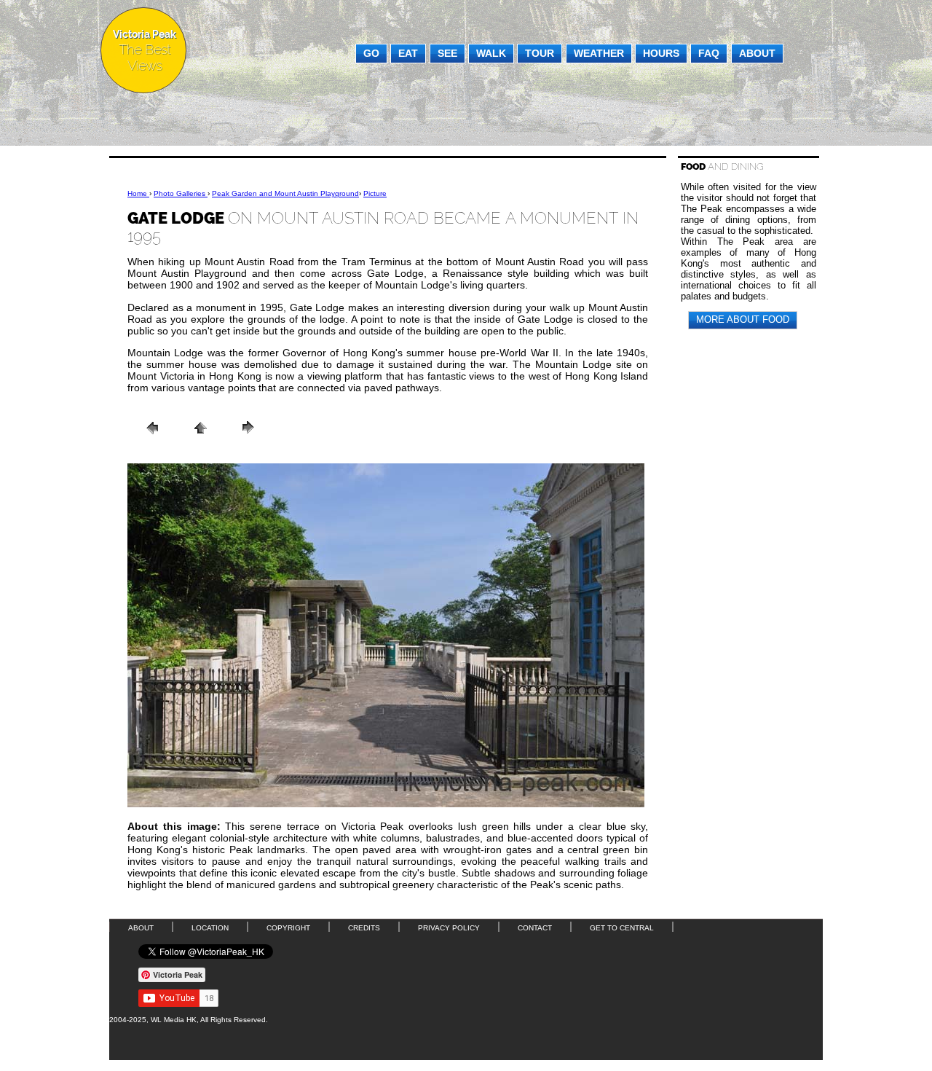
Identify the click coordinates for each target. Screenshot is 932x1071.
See (447, 53)
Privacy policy (449, 928)
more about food (742, 319)
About (757, 53)
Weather (599, 53)
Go (371, 53)
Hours (661, 53)
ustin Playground (285, 193)
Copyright (288, 928)
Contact (535, 928)
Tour (539, 53)
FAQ (708, 53)
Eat (408, 53)
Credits (364, 928)
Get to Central (622, 928)
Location (210, 928)
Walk (491, 53)
